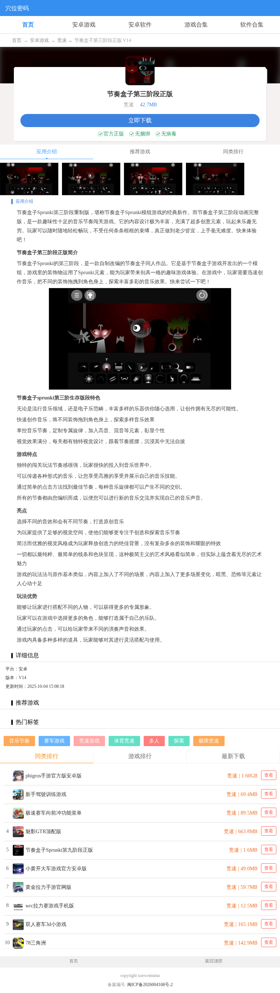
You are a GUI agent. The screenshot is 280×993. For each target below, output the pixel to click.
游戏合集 (196, 24)
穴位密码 (17, 8)
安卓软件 (140, 24)
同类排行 (233, 151)
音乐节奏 (19, 741)
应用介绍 (46, 151)
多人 (154, 741)
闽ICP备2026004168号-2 (150, 984)
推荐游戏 (140, 151)
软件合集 (252, 24)
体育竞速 (124, 741)
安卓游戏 (84, 24)
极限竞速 (209, 741)
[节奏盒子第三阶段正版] (29, 179)
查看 (268, 775)
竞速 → (65, 40)
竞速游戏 (89, 741)
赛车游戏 (54, 741)
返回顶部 (213, 961)
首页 (28, 24)
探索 (179, 741)
